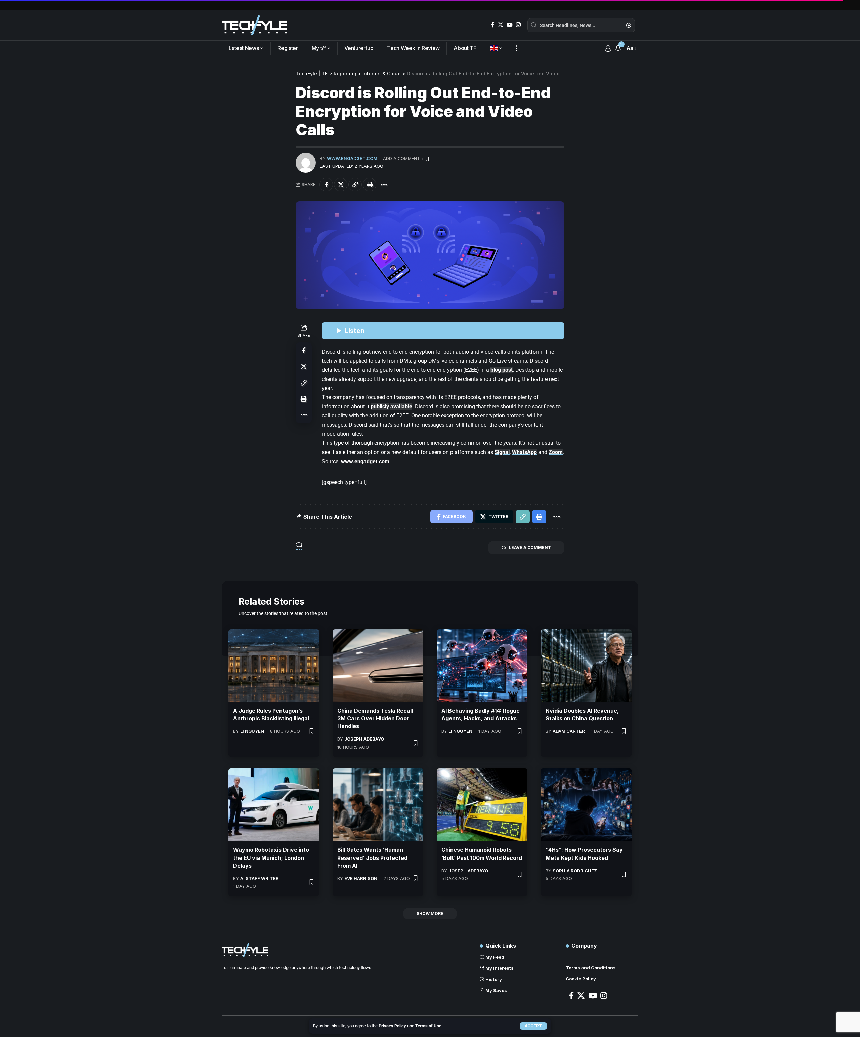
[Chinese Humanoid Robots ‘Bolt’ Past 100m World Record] (482, 804)
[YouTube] (509, 24)
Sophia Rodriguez (575, 870)
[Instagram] (518, 24)
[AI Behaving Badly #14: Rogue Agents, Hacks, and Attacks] (482, 665)
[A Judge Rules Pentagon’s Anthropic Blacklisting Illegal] (273, 665)
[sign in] (608, 48)
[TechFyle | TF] (254, 25)
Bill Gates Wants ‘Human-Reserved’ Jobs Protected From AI (372, 857)
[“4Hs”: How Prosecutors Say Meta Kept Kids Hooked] (586, 804)
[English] (496, 48)
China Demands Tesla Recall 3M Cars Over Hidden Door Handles (375, 718)
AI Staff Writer (259, 878)
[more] (516, 48)
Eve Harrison (360, 878)
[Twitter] (500, 24)
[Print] (369, 184)
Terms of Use (428, 1025)
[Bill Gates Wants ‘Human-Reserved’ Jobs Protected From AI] (378, 804)
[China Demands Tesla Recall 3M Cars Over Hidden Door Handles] (378, 665)
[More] (384, 184)
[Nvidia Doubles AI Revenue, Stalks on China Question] (586, 665)
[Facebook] (492, 24)
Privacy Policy (392, 1025)
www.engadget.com (352, 158)
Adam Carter (569, 731)
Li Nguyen (252, 731)
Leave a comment (530, 547)
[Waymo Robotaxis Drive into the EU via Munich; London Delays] (273, 804)
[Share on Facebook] (326, 184)
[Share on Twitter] (340, 184)
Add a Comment (401, 158)
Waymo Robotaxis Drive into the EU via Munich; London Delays (271, 857)
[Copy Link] (355, 184)
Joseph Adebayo (364, 739)
